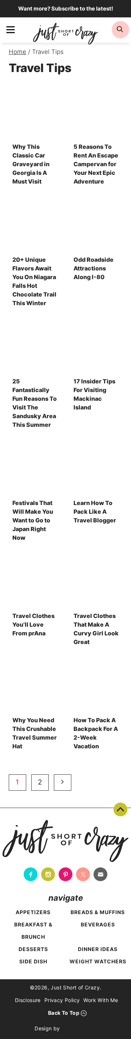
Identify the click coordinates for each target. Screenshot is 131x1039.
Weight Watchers (98, 961)
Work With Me (100, 1000)
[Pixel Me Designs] (80, 1028)
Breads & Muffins (98, 912)
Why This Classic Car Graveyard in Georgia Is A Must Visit (30, 164)
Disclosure (28, 1000)
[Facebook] (30, 874)
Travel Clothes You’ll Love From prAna (33, 624)
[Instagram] (48, 874)
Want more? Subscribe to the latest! (65, 8)
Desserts (33, 949)
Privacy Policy (62, 1000)
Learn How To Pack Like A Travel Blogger (95, 511)
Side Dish (33, 961)
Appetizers (33, 912)
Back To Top (120, 809)
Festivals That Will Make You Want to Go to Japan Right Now (32, 520)
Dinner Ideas (98, 949)
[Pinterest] (65, 874)
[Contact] (100, 874)
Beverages (98, 924)
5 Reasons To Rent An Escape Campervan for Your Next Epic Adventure (96, 164)
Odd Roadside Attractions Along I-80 (94, 268)
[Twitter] (83, 874)
